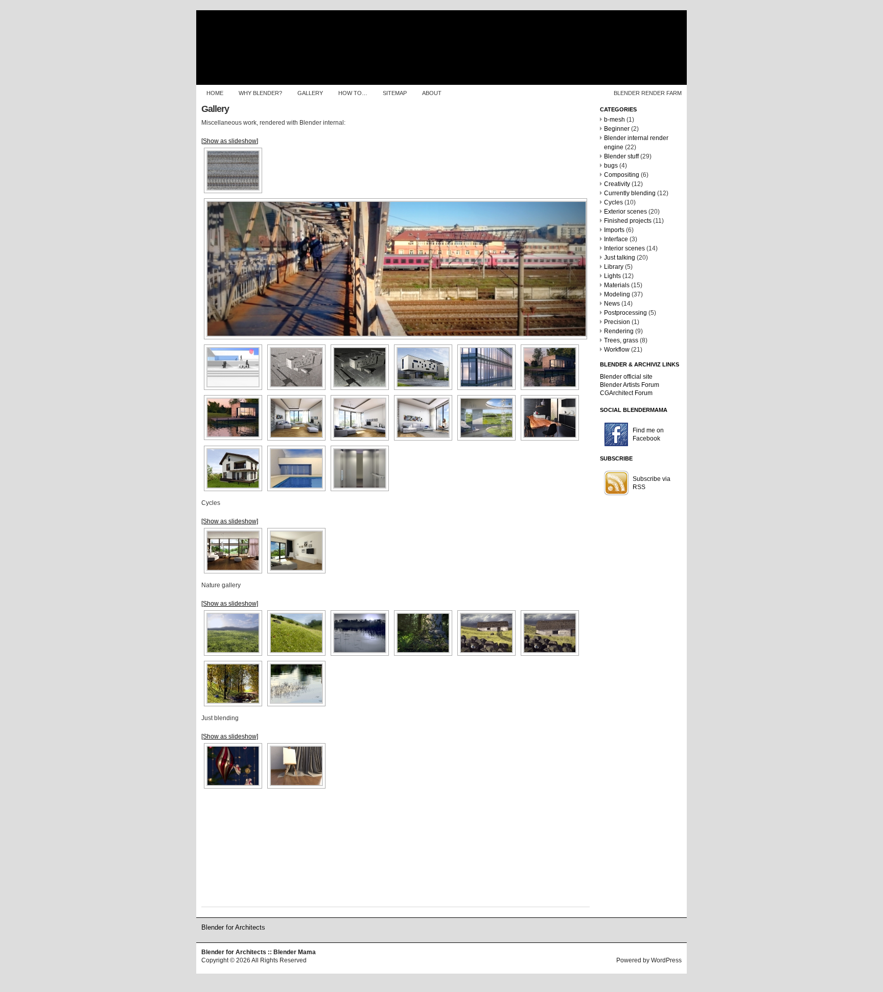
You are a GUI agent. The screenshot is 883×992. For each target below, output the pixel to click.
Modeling (617, 294)
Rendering (619, 331)
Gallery (310, 93)
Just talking (619, 257)
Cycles (613, 202)
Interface (616, 239)
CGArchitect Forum (626, 393)
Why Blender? (260, 93)
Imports (614, 230)
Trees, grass (621, 340)
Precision (617, 322)
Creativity (617, 184)
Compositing (621, 174)
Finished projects (628, 220)
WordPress (666, 960)
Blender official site (626, 376)
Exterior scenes (625, 211)
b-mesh (614, 119)
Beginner (617, 128)
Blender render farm (648, 93)
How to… (352, 93)
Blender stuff (621, 156)
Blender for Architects (233, 927)
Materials (617, 285)
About (432, 93)
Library (613, 266)
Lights (612, 276)
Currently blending (630, 193)
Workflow (617, 349)
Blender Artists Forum (629, 384)
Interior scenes (624, 248)
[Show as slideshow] (229, 141)
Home (214, 93)
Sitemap (395, 93)
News (612, 303)
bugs (611, 165)
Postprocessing (625, 312)
